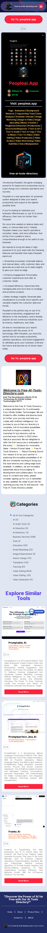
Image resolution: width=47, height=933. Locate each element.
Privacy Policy (33, 912)
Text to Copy (28, 131)
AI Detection (20, 528)
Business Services (24, 537)
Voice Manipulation (28, 144)
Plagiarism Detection (15, 125)
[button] (41, 6)
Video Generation (23, 580)
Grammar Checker (25, 116)
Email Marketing (23, 550)
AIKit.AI (30, 918)
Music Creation (28, 122)
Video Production (24, 138)
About (20, 912)
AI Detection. (21, 532)
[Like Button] (5, 843)
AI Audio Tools (21, 524)
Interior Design (22, 558)
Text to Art (34, 128)
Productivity (34, 125)
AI (15, 520)
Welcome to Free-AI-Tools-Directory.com (22, 391)
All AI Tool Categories (23, 515)
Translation (21, 562)
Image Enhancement (24, 554)
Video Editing (22, 571)
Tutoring (19, 567)
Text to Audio (13, 131)
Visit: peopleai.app (23, 103)
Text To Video (25, 135)
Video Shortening (24, 141)
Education (20, 545)
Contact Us (18, 918)
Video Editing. (22, 575)
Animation (20, 110)
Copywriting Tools (25, 113)
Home (9, 912)
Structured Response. (16, 128)
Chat (16, 541)
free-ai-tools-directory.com (26, 6)
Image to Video (25, 119)
